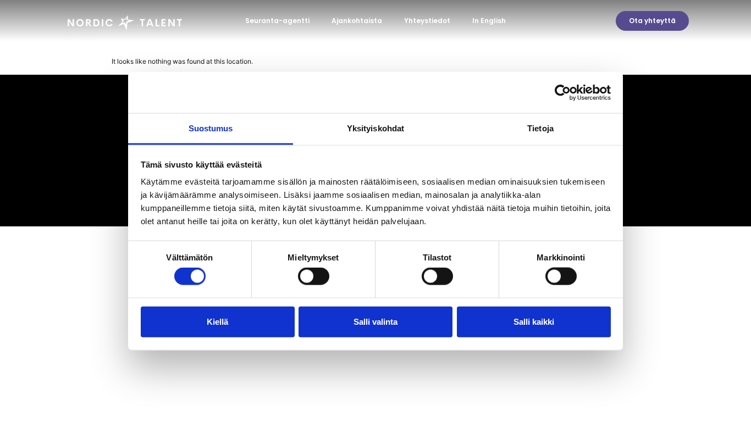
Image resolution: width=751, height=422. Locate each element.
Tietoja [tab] (540, 128)
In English (489, 20)
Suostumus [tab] (211, 128)
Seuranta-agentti (277, 20)
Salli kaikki (533, 321)
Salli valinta (375, 321)
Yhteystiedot (427, 20)
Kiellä (217, 321)
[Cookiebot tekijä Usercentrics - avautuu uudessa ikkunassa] (563, 92)
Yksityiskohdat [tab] (375, 128)
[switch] (313, 276)
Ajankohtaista (357, 20)
